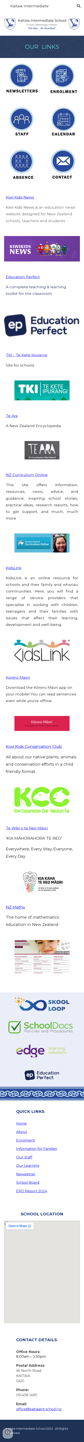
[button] (5, 6)
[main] (42, 47)
